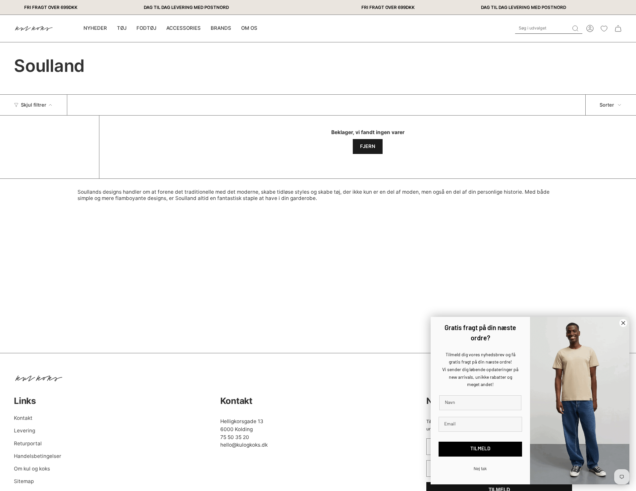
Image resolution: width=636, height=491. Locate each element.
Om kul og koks (32, 469)
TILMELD (480, 449)
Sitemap (24, 481)
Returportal (28, 443)
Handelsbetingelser (37, 456)
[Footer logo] (39, 378)
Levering (24, 430)
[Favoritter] (604, 28)
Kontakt (23, 418)
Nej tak (480, 468)
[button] (122, 28)
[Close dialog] (623, 323)
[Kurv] (618, 28)
